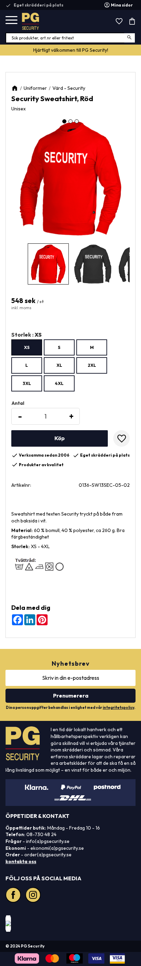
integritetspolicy (118, 707)
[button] (11, 20)
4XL (59, 383)
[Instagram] (33, 895)
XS (27, 347)
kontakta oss (20, 861)
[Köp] (59, 438)
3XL (27, 383)
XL (59, 365)
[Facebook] (14, 895)
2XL (92, 365)
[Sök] (130, 38)
